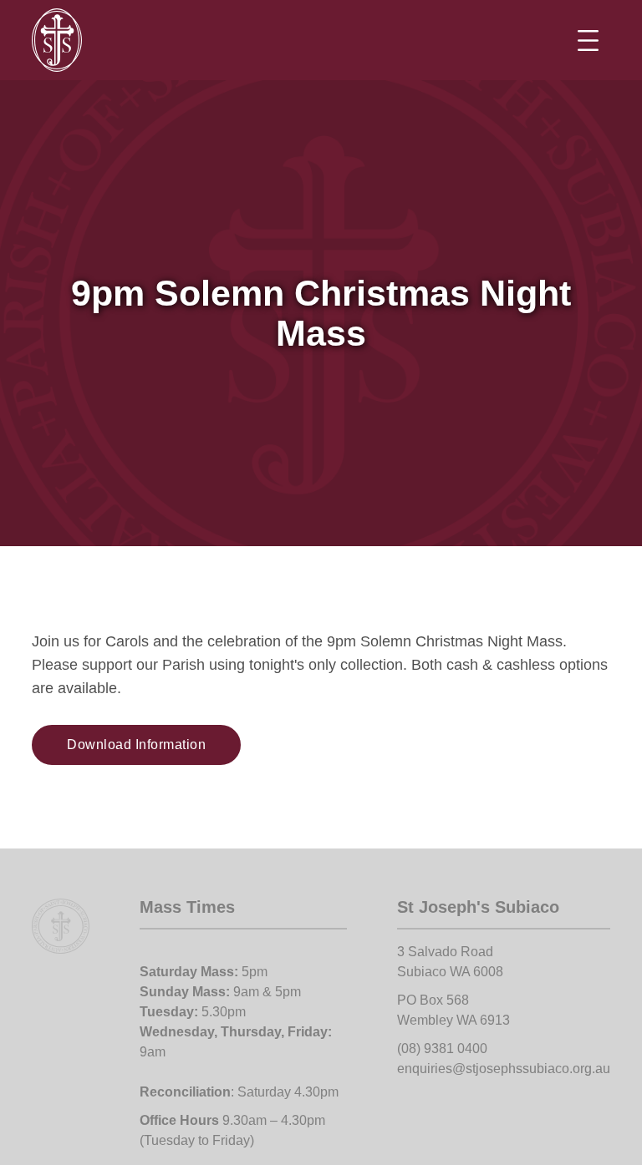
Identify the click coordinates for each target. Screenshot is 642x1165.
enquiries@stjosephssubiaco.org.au (503, 1068)
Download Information (136, 744)
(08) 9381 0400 (442, 1048)
